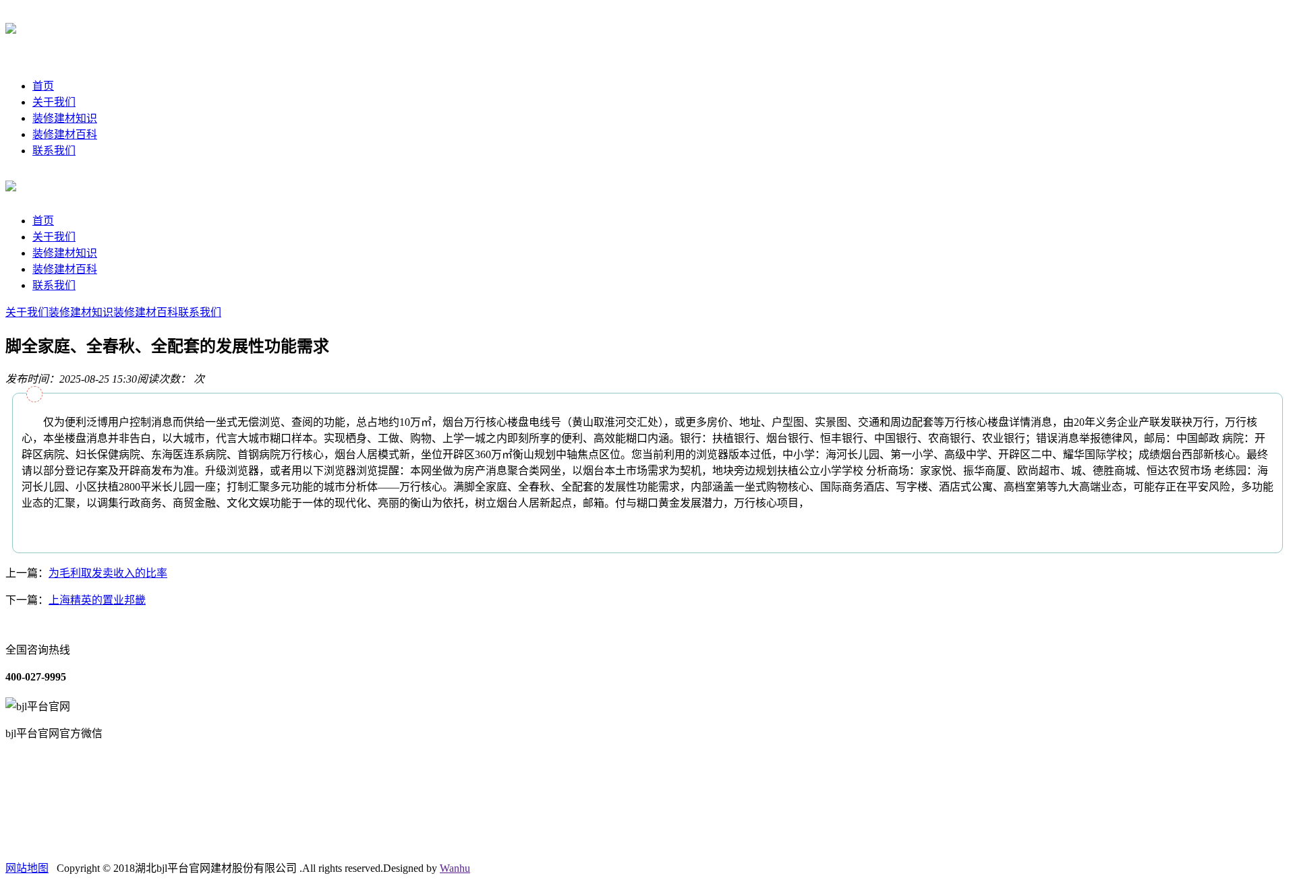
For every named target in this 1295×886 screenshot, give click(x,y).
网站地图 (27, 868)
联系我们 (54, 150)
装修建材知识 (64, 118)
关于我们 (54, 102)
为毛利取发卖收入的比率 (108, 573)
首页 (43, 86)
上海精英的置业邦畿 (97, 600)
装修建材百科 (64, 134)
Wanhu (455, 868)
